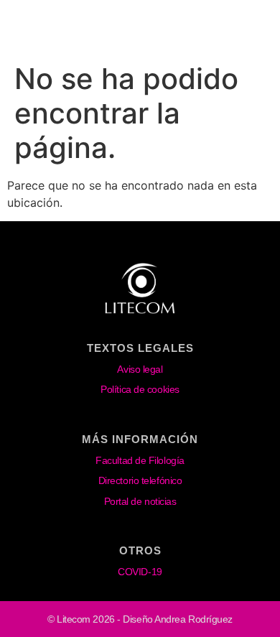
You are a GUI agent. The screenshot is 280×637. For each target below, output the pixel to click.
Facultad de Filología (140, 460)
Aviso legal (139, 369)
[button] (249, 31)
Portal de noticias (140, 501)
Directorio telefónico (140, 480)
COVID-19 (140, 571)
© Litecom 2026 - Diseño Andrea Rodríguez (140, 619)
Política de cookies (140, 389)
